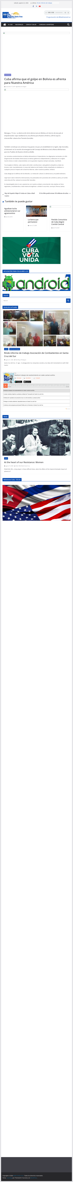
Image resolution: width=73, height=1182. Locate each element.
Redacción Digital (22, 86)
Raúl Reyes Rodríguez (21, 360)
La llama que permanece (33, 220)
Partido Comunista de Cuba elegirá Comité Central (59, 221)
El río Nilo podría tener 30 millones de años (53, 193)
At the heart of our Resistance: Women (23, 462)
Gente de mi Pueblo (14, 349)
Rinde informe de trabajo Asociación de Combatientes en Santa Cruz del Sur (36, 354)
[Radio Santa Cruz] (4, 24)
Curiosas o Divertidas (46, 24)
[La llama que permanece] (36, 207)
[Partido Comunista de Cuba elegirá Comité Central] (60, 207)
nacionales (19, 24)
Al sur (10, 24)
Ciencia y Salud (31, 24)
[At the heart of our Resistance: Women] (36, 438)
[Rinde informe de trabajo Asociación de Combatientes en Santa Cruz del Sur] (36, 328)
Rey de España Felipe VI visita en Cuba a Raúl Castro (20, 194)
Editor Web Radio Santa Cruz (23, 466)
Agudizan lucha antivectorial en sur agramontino (12, 210)
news (6, 458)
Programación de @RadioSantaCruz (58, 17)
